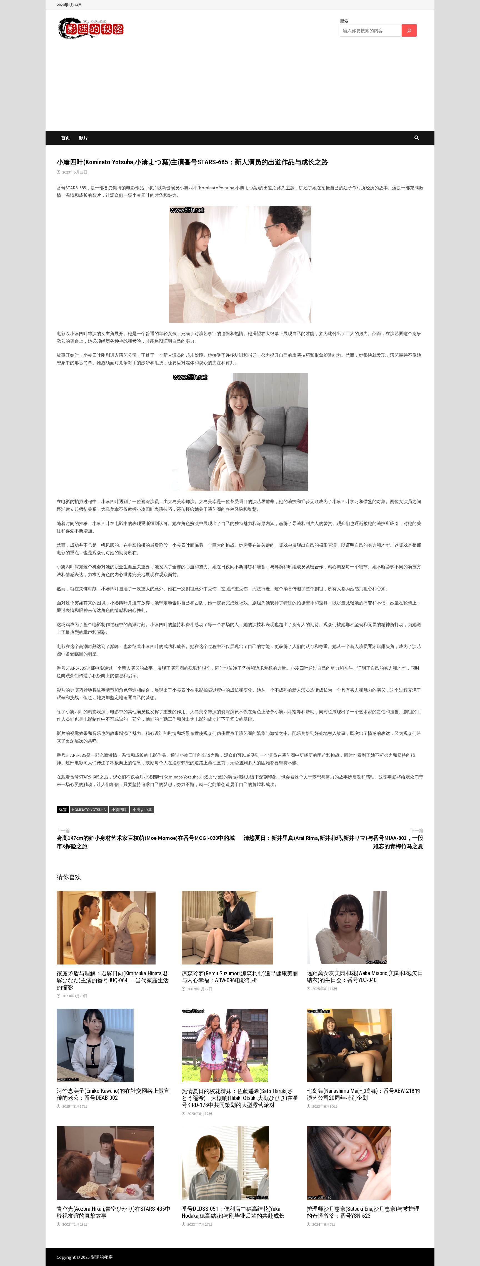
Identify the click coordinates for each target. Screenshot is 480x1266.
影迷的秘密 (102, 1257)
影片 (83, 137)
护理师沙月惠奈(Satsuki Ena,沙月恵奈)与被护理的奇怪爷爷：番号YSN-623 (363, 1212)
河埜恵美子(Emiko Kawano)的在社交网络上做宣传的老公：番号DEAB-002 (113, 1094)
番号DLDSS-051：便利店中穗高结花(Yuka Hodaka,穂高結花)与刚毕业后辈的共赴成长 (233, 1212)
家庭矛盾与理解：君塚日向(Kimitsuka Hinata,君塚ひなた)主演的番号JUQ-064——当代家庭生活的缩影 (113, 980)
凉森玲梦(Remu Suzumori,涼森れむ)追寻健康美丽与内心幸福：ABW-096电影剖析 (240, 977)
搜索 (344, 21)
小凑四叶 (119, 809)
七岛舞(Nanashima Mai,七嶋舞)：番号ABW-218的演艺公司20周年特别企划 (363, 1094)
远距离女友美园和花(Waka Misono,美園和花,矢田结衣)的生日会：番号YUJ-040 (365, 976)
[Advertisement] (240, 89)
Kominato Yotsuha (89, 809)
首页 (65, 137)
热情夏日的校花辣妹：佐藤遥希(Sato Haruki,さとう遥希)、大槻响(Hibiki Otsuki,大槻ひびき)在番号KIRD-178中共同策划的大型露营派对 (240, 1098)
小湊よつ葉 (142, 809)
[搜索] (409, 30)
